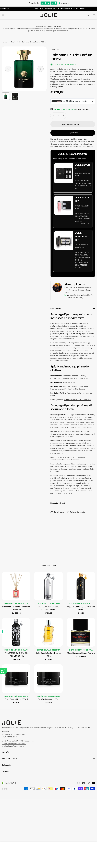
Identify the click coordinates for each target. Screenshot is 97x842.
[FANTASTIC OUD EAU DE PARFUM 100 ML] (16, 632)
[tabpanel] (48, 638)
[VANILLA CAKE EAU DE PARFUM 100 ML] (48, 586)
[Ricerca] (88, 15)
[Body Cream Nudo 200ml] (16, 678)
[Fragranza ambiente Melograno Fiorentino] (16, 586)
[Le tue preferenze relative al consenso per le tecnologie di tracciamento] (2, 631)
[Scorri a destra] (41, 69)
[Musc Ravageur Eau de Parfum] (81, 632)
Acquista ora (72, 133)
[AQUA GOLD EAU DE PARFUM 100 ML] (81, 586)
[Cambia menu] (2, 15)
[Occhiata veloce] (27, 577)
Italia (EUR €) (10, 783)
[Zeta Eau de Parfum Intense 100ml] (48, 632)
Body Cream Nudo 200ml (16, 699)
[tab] (48, 565)
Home (4, 42)
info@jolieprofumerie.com (13, 746)
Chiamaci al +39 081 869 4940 (14, 743)
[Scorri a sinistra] (8, 69)
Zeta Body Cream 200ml (48, 699)
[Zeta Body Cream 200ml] (48, 678)
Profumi (14, 42)
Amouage (54, 50)
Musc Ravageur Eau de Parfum (81, 653)
